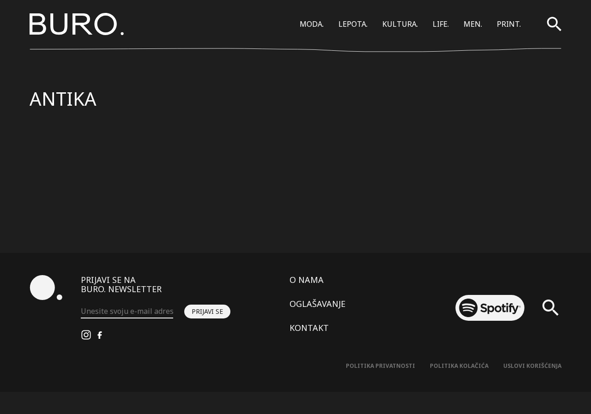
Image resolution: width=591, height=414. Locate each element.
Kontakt (309, 327)
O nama (306, 279)
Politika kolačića (459, 366)
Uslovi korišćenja (532, 366)
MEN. (473, 24)
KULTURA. (400, 24)
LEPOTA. (353, 24)
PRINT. (509, 24)
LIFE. (441, 24)
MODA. (312, 24)
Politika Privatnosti (380, 366)
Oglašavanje (317, 303)
